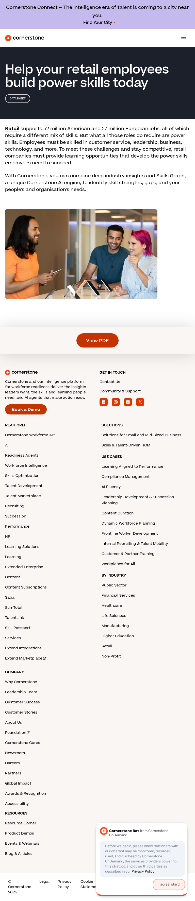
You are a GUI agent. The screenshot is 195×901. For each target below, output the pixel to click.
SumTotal (13, 607)
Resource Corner (20, 823)
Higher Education (118, 636)
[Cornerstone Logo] (24, 38)
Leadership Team (21, 692)
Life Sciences (114, 615)
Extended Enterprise (24, 567)
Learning (13, 557)
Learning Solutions (22, 546)
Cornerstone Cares (22, 743)
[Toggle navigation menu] (182, 38)
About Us (13, 722)
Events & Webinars (22, 843)
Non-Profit (111, 656)
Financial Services (118, 595)
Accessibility (17, 803)
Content (12, 577)
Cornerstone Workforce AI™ (30, 435)
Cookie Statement (90, 884)
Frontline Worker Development (130, 533)
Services (13, 638)
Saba (9, 597)
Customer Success (22, 702)
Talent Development (23, 486)
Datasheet (18, 98)
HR (7, 536)
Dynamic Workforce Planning (128, 523)
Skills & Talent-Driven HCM (126, 445)
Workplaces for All (118, 564)
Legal (44, 881)
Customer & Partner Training (128, 554)
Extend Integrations (23, 648)
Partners (13, 773)
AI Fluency (111, 487)
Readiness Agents (22, 455)
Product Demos (19, 833)
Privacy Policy (64, 884)
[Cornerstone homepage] (50, 372)
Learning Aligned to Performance (132, 466)
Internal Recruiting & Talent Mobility (135, 543)
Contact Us (110, 382)
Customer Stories (21, 712)
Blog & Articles (18, 853)
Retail (12, 128)
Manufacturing (115, 626)
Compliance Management (126, 476)
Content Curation (118, 513)
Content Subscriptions (26, 587)
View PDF (97, 340)
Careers (12, 763)
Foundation (15, 732)
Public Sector (114, 585)
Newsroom (15, 753)
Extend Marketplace (23, 658)
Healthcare (112, 605)
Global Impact (18, 783)
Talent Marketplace (23, 496)
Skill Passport (17, 628)
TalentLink (14, 617)
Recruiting (14, 506)
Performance (17, 526)
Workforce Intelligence (26, 465)
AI (7, 445)
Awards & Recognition (25, 793)
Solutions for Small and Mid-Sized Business (141, 435)
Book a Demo (26, 410)
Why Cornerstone (21, 682)
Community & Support (120, 391)
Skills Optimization (22, 475)
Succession (15, 516)
